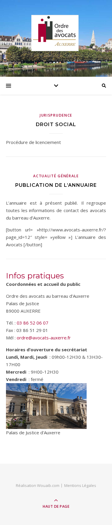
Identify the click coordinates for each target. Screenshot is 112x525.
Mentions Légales (80, 485)
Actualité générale (56, 175)
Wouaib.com (48, 485)
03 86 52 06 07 (32, 323)
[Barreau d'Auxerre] (56, 33)
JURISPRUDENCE (56, 115)
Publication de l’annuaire (56, 185)
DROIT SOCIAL (56, 124)
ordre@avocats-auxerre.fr (44, 338)
